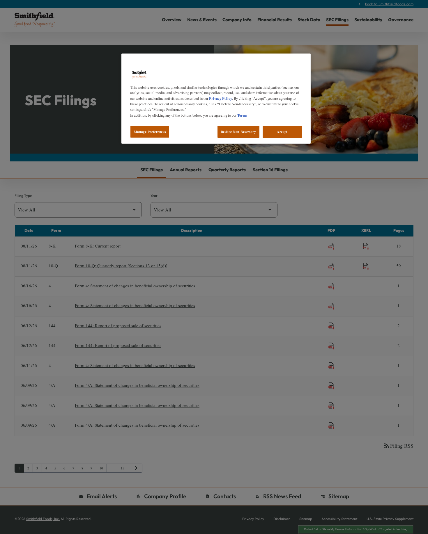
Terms (242, 115)
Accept (282, 131)
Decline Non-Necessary (238, 131)
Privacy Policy (220, 98)
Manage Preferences (150, 131)
